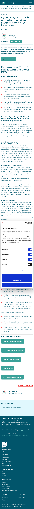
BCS (3, 474)
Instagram (21, 494)
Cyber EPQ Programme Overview (12, 341)
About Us (5, 454)
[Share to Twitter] (12, 41)
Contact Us (5, 457)
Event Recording (8, 368)
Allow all (17, 275)
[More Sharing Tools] (20, 41)
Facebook (21, 497)
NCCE (4, 476)
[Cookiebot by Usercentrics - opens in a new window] (25, 223)
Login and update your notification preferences (15, 435)
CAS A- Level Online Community (12, 377)
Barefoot (4, 472)
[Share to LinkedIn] (16, 41)
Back (5, 29)
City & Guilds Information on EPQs (13, 350)
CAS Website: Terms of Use (9, 490)
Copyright (5, 484)
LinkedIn (5, 497)
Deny (17, 285)
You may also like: (7, 469)
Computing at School (15, 393)
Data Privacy (5, 482)
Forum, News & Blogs (13, 7)
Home (3, 7)
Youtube (5, 500)
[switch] (30, 254)
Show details (25, 271)
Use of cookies (6, 486)
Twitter (4, 494)
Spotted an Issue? (26, 385)
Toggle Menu (30, 2)
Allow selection (17, 280)
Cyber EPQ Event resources (11, 359)
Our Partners (5, 463)
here (22, 430)
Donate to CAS (6, 465)
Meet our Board (6, 461)
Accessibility (5, 488)
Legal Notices (6, 479)
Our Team (5, 459)
